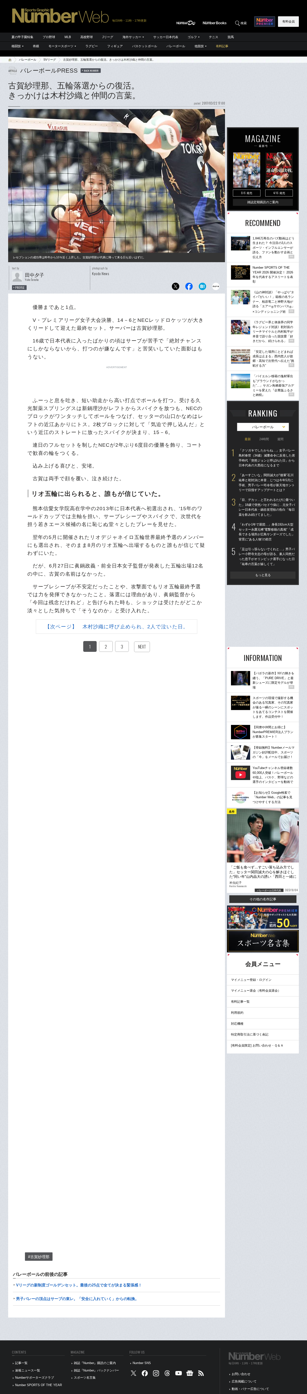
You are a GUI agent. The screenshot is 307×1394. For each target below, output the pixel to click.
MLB (68, 37)
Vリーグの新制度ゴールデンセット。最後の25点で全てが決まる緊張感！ (79, 1285)
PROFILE (20, 287)
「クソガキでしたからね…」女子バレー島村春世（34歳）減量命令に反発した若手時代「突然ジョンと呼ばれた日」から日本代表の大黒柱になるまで (267, 458)
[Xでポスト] (175, 288)
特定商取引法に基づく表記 (249, 1034)
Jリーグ (107, 37)
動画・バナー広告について (250, 1389)
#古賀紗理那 (38, 1257)
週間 (280, 439)
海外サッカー (132, 37)
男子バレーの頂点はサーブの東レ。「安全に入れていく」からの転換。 (77, 1299)
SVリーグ (49, 59)
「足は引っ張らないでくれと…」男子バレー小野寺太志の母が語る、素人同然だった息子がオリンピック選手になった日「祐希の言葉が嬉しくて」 (267, 556)
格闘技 (16, 46)
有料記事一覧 (240, 1001)
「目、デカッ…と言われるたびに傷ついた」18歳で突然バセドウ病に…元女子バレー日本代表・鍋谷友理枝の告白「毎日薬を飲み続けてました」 (267, 507)
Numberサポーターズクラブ (34, 1377)
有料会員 (288, 21)
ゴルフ (192, 37)
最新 (248, 439)
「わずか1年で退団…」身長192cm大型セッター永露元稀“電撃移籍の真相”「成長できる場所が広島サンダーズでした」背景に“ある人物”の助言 (267, 532)
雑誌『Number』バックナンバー (96, 1370)
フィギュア (115, 46)
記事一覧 (21, 1363)
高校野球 (86, 37)
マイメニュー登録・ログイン (251, 980)
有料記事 (222, 46)
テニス (213, 37)
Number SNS (142, 1363)
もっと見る (263, 575)
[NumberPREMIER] (264, 21)
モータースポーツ (60, 46)
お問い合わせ (241, 1374)
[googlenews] (190, 1374)
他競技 (199, 46)
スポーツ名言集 (85, 1377)
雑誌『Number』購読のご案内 (95, 1363)
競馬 (231, 37)
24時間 (264, 439)
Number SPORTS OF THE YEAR (38, 1385)
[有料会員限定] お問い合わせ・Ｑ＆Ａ (257, 1045)
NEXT (142, 646)
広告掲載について (244, 1381)
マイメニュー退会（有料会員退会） (256, 990)
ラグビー (91, 46)
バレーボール (175, 46)
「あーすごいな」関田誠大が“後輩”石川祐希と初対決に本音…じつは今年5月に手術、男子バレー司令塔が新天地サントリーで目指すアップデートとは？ (267, 482)
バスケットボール (144, 46)
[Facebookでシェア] (189, 288)
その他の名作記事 (262, 899)
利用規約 (237, 1012)
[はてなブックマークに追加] (202, 288)
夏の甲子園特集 (22, 37)
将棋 (36, 46)
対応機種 (237, 1023)
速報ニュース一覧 (27, 1370)
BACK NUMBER (91, 70)
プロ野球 (49, 37)
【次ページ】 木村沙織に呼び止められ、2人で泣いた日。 (116, 626)
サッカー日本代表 (165, 37)
